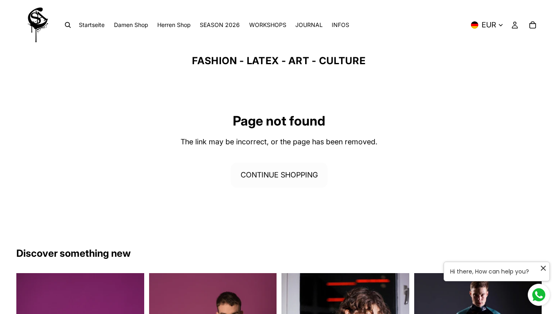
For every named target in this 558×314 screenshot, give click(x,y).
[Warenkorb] (533, 25)
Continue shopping (279, 174)
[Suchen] (68, 25)
